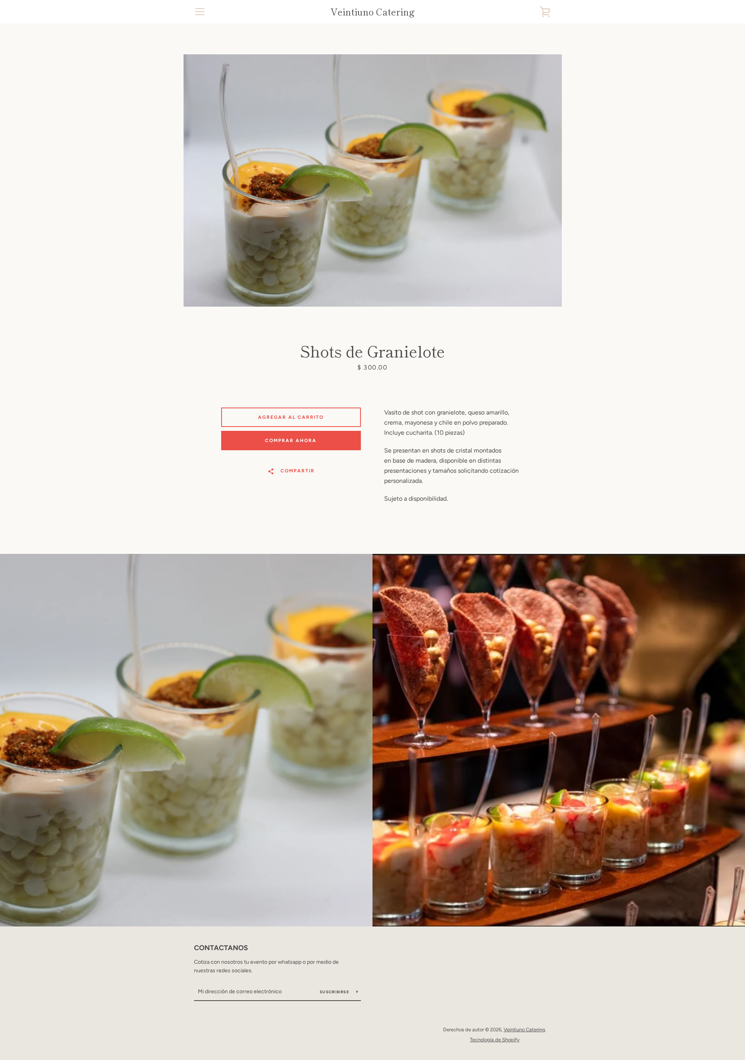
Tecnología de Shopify (495, 1040)
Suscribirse (335, 991)
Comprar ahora (291, 440)
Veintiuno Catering (373, 11)
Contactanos (221, 948)
